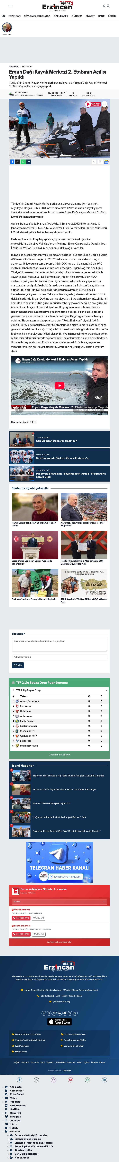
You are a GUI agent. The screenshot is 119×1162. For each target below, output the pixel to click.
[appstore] (59, 1021)
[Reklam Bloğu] (59, 862)
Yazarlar (15, 1102)
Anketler (15, 1120)
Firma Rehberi (18, 1105)
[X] (49, 1013)
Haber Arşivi (21, 1052)
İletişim (94, 1062)
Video (79, 1062)
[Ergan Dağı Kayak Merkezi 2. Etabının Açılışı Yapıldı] (59, 128)
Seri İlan (15, 1109)
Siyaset (49, 1062)
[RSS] (75, 1013)
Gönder (18, 665)
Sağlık (16, 1062)
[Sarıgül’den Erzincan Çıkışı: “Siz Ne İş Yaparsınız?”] (35, 545)
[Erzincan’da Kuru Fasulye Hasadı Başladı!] (35, 583)
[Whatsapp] (70, 1013)
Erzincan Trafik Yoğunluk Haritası (30, 1040)
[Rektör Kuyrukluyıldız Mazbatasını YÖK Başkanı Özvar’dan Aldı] (84, 545)
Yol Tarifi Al (39, 918)
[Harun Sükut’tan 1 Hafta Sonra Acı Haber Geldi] (35, 507)
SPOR (101, 16)
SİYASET (90, 16)
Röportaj (15, 1113)
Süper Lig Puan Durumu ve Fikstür (34, 1146)
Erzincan (71, 1062)
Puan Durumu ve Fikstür (75, 1040)
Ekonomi (35, 1062)
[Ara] (108, 6)
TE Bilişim (66, 1071)
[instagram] (53, 1079)
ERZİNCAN (14, 16)
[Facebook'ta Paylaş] (12, 161)
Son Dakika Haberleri (73, 1046)
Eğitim (87, 1062)
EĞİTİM (112, 16)
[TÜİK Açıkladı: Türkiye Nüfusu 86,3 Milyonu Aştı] (84, 583)
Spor (42, 1062)
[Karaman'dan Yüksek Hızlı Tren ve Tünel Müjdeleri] (84, 507)
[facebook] (19, 1079)
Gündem (25, 1062)
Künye (102, 1062)
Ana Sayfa (16, 1087)
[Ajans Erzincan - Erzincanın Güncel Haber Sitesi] (57, 6)
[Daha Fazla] (28, 161)
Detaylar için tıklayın (59, 755)
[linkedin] (104, 1079)
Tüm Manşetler (22, 1046)
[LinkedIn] (59, 1013)
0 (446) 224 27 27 (22, 934)
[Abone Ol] (106, 162)
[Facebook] (44, 1013)
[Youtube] (64, 1013)
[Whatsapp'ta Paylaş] (23, 161)
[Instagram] (54, 1013)
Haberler (13, 67)
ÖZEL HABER (61, 16)
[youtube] (70, 1079)
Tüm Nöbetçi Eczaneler (60, 942)
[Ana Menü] (10, 6)
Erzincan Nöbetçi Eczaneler (28, 1034)
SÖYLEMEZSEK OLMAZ (37, 16)
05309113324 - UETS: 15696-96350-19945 (61, 996)
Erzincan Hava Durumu (75, 1034)
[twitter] (36, 1079)
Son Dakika (60, 1062)
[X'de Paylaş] (17, 161)
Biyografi (15, 1116)
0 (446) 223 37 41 (22, 918)
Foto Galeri (17, 1094)
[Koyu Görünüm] (104, 6)
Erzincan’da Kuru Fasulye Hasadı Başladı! (34, 599)
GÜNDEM (76, 16)
